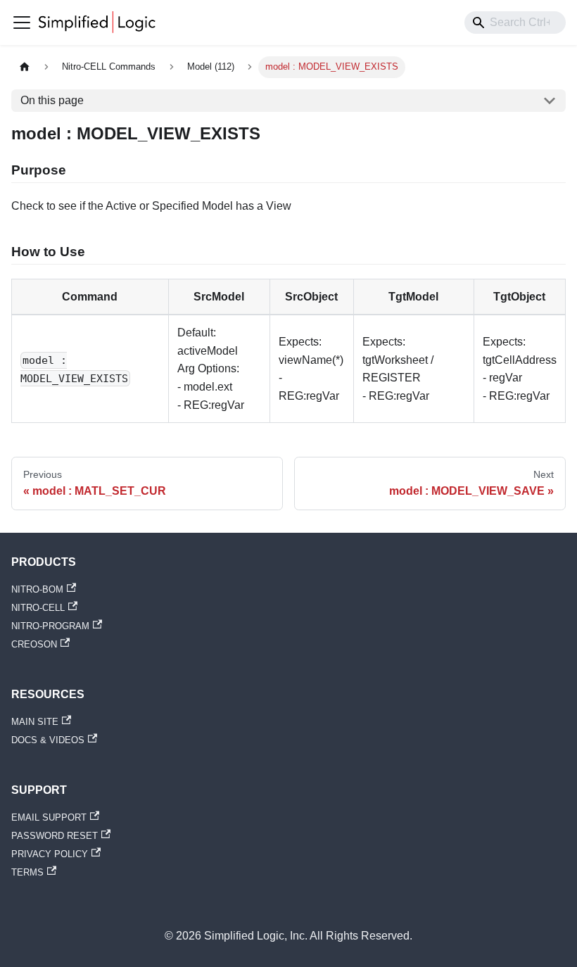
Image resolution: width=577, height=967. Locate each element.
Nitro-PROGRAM (50, 626)
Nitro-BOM (37, 589)
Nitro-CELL (38, 607)
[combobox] (515, 22)
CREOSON (34, 644)
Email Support (49, 817)
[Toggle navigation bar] (21, 22)
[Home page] (24, 67)
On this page (52, 100)
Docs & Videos (47, 740)
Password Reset (54, 835)
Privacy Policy (49, 854)
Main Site (34, 721)
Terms (27, 872)
